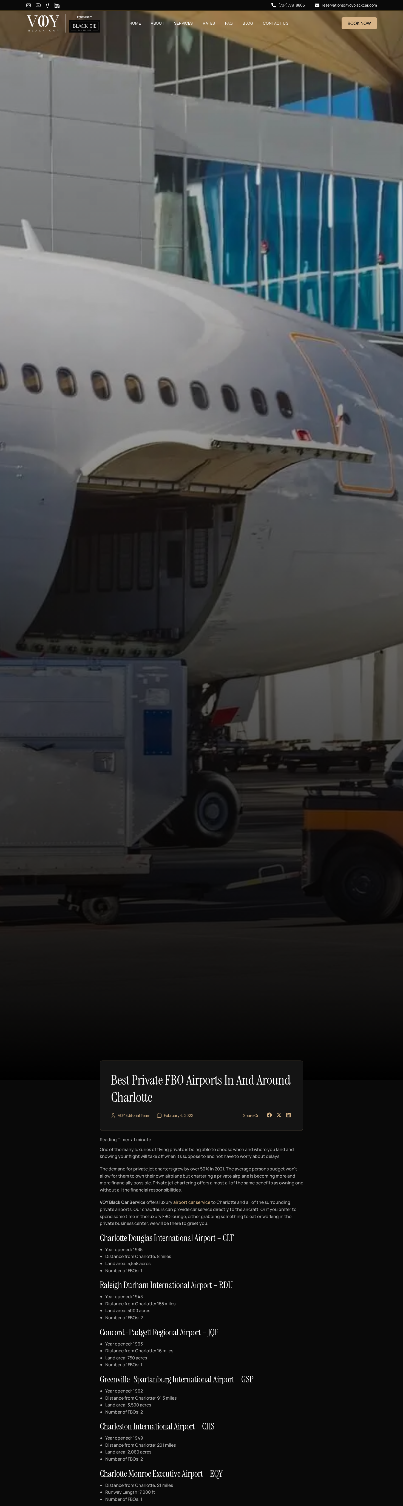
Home (135, 23)
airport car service (191, 1202)
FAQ (229, 23)
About (157, 23)
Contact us (275, 23)
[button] (269, 1115)
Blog (248, 23)
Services (183, 23)
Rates (209, 23)
